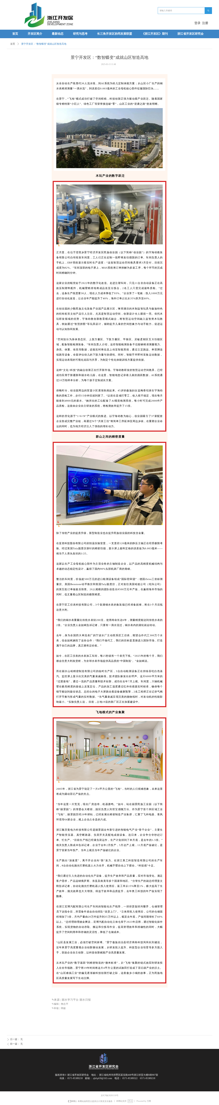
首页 (12, 44)
